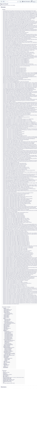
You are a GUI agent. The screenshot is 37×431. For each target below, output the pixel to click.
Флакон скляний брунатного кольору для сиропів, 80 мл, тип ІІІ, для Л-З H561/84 (17, 250)
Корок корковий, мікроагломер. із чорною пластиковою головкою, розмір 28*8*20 (17, 106)
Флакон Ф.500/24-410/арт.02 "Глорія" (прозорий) (28, 265)
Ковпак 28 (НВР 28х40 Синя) (8, 90)
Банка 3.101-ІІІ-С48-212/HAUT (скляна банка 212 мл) (12, 12)
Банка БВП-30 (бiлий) (27, 25)
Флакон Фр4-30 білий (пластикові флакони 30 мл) (20, 279)
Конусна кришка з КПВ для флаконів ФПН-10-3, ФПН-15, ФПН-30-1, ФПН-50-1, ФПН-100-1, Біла (19, 104)
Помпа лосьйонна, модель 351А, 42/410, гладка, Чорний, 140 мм (14, 204)
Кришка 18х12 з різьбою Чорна (31, 107)
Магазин (3, 7)
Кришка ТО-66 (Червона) (15, 147)
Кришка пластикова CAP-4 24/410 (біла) (22, 139)
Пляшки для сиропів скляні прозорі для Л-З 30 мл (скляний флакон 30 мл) (16, 193)
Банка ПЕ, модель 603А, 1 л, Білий (22, 35)
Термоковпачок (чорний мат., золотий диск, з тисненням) (13, 229)
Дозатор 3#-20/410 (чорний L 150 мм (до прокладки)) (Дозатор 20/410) (15, 77)
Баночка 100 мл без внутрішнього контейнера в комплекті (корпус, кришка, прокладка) (18, 52)
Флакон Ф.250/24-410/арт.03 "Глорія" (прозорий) (11, 261)
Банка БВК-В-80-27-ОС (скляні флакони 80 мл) (28, 23)
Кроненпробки (6, 356)
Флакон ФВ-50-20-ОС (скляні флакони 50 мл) (11, 271)
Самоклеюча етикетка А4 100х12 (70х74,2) (10, 225)
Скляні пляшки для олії (8, 309)
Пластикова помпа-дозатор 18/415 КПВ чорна (11, 162)
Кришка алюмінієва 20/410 (30, 110)
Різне (5, 366)
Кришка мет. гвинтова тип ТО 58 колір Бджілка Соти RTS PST (13, 131)
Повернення (5, 373)
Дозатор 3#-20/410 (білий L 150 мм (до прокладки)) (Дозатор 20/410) (24, 76)
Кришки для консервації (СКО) (9, 355)
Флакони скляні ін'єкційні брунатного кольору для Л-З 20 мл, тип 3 (15, 285)
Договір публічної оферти (7, 374)
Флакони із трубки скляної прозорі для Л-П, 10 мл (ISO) (12, 281)
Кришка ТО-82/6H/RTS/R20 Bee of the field (29, 148)
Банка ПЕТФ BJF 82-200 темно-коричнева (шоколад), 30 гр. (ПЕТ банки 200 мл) (17, 38)
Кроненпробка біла (6, 151)
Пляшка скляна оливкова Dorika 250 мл (21, 189)
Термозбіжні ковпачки (8, 351)
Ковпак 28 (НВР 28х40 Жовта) (19, 89)
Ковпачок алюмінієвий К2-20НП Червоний (24, 98)
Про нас (4, 371)
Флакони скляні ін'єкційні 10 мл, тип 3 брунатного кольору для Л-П (15, 284)
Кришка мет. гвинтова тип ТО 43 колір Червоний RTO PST (13, 129)
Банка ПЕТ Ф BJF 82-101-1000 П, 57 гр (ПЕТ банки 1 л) (12, 37)
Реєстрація (28, 1)
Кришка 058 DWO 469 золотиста (8, 107)
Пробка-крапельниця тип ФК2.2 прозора (10, 211)
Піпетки (5, 363)
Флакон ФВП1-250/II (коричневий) (9, 276)
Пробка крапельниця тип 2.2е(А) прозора (10, 209)
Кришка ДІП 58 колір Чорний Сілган (9, 112)
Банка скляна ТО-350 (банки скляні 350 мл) (10, 46)
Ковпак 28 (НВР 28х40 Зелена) (30, 89)
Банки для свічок (7, 324)
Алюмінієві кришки (7, 352)
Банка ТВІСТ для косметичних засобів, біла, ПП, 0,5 (12, 47)
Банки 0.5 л (6, 329)
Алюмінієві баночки (7, 328)
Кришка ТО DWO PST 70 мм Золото (23, 144)
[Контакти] (20, 1)
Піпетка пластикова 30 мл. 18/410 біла (9, 157)
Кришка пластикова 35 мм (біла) (8, 139)
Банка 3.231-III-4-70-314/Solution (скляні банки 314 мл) (12, 15)
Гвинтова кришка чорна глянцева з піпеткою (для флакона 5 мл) (14, 71)
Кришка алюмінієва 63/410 (17, 111)
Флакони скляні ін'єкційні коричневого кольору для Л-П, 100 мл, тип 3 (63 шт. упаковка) (18, 287)
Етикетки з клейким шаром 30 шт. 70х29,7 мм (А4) (11, 86)
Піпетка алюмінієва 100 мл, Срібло (9, 156)
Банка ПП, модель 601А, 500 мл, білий (9, 40)
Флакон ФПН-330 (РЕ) (17, 278)
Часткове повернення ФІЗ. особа (9, 383)
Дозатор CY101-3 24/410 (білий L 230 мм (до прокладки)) (13, 78)
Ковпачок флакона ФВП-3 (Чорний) (9, 101)
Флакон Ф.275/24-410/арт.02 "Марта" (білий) (11, 262)
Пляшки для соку (7, 312)
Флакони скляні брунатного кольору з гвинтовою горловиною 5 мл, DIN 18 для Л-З (17, 290)
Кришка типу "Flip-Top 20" (7, 143)
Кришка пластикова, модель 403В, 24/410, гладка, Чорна (13, 140)
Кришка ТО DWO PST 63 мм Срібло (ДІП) (10, 144)
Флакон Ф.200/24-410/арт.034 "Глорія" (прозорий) (12, 260)
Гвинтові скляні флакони (9, 331)
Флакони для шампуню (9, 341)
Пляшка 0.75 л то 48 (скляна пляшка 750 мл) (10, 170)
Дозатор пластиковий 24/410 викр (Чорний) (10, 80)
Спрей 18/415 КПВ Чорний (7, 227)
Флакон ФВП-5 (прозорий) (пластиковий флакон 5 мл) (12, 275)
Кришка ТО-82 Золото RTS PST (8, 148)
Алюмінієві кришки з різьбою (10, 353)
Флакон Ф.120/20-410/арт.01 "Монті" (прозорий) (11, 259)
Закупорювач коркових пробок (8, 88)
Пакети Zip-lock (6, 364)
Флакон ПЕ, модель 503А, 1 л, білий (21, 231)
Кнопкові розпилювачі (8, 358)
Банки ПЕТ (5, 327)
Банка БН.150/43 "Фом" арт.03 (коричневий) (11, 28)
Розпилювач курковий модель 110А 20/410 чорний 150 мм (13, 223)
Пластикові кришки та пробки (9, 347)
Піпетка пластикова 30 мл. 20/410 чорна (24, 157)
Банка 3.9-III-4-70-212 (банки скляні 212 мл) (10, 18)
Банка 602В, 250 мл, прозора (8, 19)
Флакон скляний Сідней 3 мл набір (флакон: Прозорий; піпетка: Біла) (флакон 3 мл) (17, 256)
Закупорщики (5, 366)
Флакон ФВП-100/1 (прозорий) (8, 272)
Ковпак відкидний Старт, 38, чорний (9, 92)
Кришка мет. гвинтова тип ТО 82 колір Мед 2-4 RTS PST (12, 136)
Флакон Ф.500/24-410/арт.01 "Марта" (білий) (11, 265)
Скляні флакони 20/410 (9, 334)
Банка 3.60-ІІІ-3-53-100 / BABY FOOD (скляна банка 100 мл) (13, 17)
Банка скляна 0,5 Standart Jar (21, 40)
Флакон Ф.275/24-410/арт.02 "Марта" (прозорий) (11, 263)
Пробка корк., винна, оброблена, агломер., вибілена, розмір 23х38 (14, 207)
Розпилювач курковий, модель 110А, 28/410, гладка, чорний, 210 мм (15, 224)
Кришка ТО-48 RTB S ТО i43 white (9, 145)
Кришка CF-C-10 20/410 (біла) (8, 109)
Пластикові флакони (7, 339)
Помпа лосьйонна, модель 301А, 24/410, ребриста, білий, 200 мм (14, 197)
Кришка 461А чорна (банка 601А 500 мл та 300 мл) (12, 108)
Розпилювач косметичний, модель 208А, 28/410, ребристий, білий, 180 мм (16, 218)
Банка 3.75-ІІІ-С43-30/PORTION (29, 17)
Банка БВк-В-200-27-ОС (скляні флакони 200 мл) (11, 22)
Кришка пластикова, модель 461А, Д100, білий (11, 142)
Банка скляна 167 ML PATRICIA (27, 41)
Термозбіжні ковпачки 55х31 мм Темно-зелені (11, 228)
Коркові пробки (6, 356)
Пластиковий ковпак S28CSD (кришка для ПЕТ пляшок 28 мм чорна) (15, 164)
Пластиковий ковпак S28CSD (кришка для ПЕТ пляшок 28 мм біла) (14, 163)
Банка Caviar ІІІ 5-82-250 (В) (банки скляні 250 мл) (22, 19)
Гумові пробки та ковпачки (8, 351)
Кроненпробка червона (22, 151)
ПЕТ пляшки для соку (8, 313)
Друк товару (5, 376)
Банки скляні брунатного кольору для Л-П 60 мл (11, 50)
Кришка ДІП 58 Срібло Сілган (21, 112)
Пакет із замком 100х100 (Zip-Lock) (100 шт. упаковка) (12, 158)
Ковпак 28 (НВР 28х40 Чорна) (18, 90)
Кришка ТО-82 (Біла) (24, 147)
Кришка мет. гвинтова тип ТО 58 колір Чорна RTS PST (12, 132)
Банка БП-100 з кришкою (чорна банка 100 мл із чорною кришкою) (14, 33)
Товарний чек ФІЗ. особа (7, 381)
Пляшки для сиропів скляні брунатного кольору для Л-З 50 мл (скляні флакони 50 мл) (18, 192)
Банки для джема (8, 319)
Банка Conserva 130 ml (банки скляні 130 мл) (11, 20)
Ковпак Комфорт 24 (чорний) (8, 93)
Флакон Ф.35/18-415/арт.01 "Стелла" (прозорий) (11, 264)
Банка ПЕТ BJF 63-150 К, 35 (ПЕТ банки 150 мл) (11, 36)
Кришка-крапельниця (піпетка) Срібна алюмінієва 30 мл (13, 149)
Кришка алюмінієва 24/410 (7, 111)
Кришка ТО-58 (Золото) (7, 146)
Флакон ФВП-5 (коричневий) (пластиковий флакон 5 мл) (23, 274)
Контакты (3, 387)
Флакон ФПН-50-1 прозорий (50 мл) (28, 278)
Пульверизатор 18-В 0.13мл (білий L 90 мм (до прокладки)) (13, 214)
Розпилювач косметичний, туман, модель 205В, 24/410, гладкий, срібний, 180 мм (17, 222)
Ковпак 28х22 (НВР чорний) (18, 91)
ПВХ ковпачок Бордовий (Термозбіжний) (23, 159)
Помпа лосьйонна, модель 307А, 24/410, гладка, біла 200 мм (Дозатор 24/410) (16, 202)
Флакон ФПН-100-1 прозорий (8, 278)
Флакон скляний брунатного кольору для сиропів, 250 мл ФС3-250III (15, 248)
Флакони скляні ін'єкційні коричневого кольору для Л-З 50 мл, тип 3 (15, 286)
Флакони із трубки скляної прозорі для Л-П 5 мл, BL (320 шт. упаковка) (15, 280)
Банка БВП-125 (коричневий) (18, 25)
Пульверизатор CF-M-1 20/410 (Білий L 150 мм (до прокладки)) (14, 216)
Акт (3, 382)
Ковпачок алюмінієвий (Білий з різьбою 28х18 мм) (26, 94)
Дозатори (5, 361)
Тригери (6, 360)
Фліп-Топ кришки (7, 361)
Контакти (4, 373)
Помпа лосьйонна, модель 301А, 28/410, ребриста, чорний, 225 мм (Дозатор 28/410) (17, 198)
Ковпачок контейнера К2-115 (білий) (28, 100)
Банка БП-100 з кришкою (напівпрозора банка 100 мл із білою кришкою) (15, 32)
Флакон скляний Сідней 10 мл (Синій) (24, 255)
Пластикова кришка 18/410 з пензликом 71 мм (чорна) (12, 161)
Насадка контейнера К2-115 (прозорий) (10, 154)
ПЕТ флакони (7, 342)
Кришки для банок (8, 349)
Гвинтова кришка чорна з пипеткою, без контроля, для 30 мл (13, 74)
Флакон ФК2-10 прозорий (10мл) (17, 277)
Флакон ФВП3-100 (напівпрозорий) (21, 276)
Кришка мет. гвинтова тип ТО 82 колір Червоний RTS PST (13, 137)
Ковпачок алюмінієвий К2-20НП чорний (10, 99)
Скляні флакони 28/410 (9, 335)
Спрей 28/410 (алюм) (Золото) (25, 227)
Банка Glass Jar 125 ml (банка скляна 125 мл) (26, 20)
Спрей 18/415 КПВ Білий (32, 226)
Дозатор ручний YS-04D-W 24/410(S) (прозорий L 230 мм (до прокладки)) (16, 81)
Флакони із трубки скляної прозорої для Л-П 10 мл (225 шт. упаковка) (15, 282)
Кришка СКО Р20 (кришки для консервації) (26, 142)
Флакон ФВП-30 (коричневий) (30, 273)
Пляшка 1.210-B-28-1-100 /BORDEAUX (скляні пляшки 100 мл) (13, 171)
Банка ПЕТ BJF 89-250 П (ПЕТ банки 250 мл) (27, 36)
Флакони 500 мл (7, 346)
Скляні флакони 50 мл (8, 338)
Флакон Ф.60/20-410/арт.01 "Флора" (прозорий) (11, 266)
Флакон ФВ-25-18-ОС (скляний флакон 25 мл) (11, 269)
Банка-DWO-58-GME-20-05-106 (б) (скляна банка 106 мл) (13, 48)
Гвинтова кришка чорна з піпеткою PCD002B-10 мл (12, 72)
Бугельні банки (6, 325)
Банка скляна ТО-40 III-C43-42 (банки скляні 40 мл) (28, 46)
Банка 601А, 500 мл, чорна (30, 18)
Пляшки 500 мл (6, 317)
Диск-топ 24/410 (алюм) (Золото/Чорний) (26, 75)
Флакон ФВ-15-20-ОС (7, 268)
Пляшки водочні (6, 311)
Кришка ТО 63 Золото (16, 143)
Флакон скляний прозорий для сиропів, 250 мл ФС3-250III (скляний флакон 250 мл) (17, 254)
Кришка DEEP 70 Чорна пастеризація (9, 110)
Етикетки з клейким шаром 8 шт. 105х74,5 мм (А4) (12, 87)
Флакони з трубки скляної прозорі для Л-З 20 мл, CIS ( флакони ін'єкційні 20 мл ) (17, 283)
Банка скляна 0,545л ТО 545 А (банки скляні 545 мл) (12, 41)
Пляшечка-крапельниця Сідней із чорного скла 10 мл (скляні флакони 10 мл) (16, 168)
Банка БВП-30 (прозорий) (7, 26)
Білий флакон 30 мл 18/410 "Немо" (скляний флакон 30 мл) (13, 11)
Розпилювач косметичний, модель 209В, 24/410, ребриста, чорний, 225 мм (16, 221)
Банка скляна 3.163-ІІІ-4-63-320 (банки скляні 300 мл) (12, 42)
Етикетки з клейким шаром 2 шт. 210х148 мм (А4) (11, 85)
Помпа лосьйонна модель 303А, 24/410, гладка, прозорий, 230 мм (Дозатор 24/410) (17, 196)
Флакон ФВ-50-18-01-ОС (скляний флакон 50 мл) (28, 270)
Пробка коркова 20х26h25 (31, 207)
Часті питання (5, 375)
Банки (4, 318)
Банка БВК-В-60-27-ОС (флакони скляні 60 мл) (11, 23)
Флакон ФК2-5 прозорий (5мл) (29, 277)
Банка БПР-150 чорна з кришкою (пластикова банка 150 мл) (13, 34)
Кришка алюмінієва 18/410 (21, 110)
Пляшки (4, 308)
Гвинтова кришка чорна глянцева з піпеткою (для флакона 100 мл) (14, 70)
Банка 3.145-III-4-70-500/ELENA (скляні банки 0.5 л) (12, 14)
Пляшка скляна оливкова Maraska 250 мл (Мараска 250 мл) (13, 190)
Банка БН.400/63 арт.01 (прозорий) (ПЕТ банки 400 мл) (12, 30)
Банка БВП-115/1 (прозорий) (8, 25)
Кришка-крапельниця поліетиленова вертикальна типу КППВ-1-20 (14, 150)
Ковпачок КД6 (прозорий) (17, 100)
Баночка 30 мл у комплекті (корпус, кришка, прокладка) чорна (14, 53)
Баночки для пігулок (7, 323)
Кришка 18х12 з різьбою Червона (20, 107)
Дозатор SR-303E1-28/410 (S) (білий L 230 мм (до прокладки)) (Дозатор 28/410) (17, 79)
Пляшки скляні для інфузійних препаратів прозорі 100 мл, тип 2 (14, 194)
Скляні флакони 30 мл (8, 337)
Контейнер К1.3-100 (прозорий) (8, 103)
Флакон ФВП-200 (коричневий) (30, 272)
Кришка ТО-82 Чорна (17, 148)
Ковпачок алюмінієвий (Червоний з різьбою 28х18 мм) (12, 96)
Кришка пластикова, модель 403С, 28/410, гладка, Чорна (13, 141)
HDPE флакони (7, 341)
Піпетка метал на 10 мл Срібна (20, 156)
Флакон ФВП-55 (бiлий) (26, 275)
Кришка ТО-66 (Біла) (30, 146)
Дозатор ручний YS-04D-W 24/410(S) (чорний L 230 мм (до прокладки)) (15, 82)
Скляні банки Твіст (7, 318)
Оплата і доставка (6, 372)
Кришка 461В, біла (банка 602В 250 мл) (28, 108)
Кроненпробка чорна (30, 151)
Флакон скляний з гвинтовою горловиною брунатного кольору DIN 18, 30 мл (16, 251)
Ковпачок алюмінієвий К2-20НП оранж (23, 97)
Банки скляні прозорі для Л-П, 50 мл (22, 51)
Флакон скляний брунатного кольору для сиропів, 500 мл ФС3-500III (15, 249)
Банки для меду (7, 320)
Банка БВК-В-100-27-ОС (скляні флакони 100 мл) (11, 21)
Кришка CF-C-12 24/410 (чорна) (19, 109)
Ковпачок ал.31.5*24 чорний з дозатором (10, 94)
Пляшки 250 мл (6, 316)
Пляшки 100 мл (6, 315)
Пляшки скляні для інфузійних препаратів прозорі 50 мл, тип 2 (14, 195)
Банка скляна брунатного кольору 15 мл (29, 45)
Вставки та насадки (8, 350)
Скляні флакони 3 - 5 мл (9, 336)
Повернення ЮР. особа (7, 378)
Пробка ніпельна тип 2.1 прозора (23, 209)
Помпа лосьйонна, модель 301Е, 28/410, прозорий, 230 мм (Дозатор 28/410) (16, 199)
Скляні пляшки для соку (9, 313)
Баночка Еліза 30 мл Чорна (30, 53)
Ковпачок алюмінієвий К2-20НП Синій (9, 98)
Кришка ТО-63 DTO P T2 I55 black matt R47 (19, 146)
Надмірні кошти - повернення (8, 380)
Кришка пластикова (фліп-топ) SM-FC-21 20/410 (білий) (12, 138)
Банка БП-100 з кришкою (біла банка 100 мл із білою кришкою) (14, 31)
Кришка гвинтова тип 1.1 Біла (28, 111)
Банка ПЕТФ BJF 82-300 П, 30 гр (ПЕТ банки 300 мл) (12, 39)
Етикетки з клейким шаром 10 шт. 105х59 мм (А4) (11, 84)
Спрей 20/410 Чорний (16, 227)
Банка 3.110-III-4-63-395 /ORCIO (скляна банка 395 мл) (12, 13)
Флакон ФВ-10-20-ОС (24, 266)
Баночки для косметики (8, 321)
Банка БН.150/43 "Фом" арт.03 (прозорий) (26, 28)
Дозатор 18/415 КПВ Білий (7, 76)
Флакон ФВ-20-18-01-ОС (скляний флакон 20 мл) (19, 268)
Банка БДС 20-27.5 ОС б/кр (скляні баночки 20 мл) (12, 27)
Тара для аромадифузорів (8, 344)
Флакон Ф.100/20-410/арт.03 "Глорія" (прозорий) (11, 257)
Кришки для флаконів (8, 348)
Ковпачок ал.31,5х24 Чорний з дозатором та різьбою (22, 93)
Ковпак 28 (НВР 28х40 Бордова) (8, 89)
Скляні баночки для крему (9, 322)
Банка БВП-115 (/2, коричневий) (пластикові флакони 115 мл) (13, 24)
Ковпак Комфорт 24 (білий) (20, 92)
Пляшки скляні (6, 308)
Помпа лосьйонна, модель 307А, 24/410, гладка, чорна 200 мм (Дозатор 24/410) (17, 203)
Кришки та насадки (6, 346)
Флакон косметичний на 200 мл (8, 231)
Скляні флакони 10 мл (8, 336)
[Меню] (2, 1)
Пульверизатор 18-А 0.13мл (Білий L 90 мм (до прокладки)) (13, 213)
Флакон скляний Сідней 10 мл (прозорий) (10, 255)
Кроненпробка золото (14, 151)
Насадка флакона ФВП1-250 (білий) (23, 154)
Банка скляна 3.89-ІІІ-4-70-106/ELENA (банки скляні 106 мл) (13, 44)
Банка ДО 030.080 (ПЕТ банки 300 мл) (9, 35)
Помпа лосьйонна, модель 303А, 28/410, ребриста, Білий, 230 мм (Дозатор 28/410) (17, 200)
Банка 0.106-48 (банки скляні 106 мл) (30, 11)
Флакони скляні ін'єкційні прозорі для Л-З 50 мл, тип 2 (12, 288)
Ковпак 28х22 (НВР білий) (28, 90)
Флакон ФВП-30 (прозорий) (8, 274)
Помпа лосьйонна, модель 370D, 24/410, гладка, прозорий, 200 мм (14, 205)
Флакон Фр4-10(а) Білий (7, 279)
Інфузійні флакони (8, 333)
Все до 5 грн (5, 367)
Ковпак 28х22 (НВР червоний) (8, 91)
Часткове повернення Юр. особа (8, 379)
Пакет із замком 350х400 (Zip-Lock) (9, 159)
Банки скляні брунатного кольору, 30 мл (27, 50)
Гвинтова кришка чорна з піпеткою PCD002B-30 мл (12, 73)
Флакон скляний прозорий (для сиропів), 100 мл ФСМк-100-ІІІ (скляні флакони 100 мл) (18, 253)
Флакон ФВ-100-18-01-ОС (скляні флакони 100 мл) (12, 267)
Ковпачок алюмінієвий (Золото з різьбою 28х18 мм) (12, 95)
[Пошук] (17, 1)
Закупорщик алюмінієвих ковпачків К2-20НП (29, 87)
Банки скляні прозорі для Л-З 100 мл (9, 51)
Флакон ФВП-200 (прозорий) (8, 273)
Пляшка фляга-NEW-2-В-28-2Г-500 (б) (9, 191)
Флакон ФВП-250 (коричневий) (19, 273)
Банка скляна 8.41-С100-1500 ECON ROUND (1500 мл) (12, 45)
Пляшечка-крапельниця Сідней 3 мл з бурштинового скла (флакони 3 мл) (16, 167)
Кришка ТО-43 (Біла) (32, 144)
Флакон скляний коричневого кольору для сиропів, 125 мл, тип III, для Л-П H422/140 (18, 252)
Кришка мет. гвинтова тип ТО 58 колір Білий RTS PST (12, 130)
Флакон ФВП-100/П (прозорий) (19, 272)
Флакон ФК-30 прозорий (7, 277)
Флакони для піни (8, 343)
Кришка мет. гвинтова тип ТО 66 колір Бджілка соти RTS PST (13, 133)
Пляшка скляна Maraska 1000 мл (8, 189)
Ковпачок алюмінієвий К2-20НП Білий (9, 97)
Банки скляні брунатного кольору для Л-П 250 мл (11, 49)
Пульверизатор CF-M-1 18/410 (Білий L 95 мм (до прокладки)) (13, 215)
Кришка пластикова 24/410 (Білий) (29, 138)
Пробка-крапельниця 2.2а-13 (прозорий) (10, 210)
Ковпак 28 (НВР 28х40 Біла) (29, 88)
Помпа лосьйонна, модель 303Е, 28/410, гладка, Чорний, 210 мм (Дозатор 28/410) (17, 201)
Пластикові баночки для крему (10, 323)
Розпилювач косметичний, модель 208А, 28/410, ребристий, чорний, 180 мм (16, 219)
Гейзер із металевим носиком (30, 74)
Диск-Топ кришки (7, 362)
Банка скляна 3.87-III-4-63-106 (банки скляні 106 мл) (12, 43)
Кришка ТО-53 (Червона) (27, 145)
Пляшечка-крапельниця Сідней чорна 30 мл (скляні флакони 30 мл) (15, 169)
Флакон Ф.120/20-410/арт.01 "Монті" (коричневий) (28, 258)
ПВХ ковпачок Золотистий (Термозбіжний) (10, 160)
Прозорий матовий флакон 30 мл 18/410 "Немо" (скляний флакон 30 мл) (15, 212)
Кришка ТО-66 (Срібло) (7, 147)
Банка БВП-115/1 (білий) (29, 24)
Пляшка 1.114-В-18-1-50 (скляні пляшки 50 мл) (27, 170)
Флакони (5, 330)
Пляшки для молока (7, 310)
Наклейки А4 (6, 365)
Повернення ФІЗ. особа (7, 378)
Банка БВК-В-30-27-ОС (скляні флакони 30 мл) (29, 22)
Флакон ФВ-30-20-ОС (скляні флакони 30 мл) (11, 270)
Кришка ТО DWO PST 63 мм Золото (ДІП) (27, 143)
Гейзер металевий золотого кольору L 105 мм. (11, 75)
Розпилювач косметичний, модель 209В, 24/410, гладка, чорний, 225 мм (15, 220)
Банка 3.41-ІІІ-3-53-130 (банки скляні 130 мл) (11, 16)
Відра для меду (6, 326)
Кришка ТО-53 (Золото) (19, 145)
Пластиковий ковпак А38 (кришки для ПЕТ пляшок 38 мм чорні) (14, 166)
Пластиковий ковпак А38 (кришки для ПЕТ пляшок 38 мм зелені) (14, 165)
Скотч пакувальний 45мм (23, 226)
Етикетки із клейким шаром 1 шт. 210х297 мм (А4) (11, 83)
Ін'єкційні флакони (8, 332)
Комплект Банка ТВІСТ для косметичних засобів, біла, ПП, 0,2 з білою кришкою (17, 102)
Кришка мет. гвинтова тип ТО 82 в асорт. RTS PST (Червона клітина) (15, 135)
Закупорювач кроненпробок (19, 88)
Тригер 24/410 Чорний (7, 230)
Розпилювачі (6, 357)
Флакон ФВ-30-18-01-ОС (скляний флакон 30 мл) (28, 269)
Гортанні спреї (7, 359)
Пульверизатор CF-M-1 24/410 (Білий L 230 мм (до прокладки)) (14, 217)
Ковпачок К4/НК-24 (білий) (7, 100)
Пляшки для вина (7, 314)
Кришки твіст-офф (7, 354)
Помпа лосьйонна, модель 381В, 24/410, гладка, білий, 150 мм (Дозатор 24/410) (17, 206)
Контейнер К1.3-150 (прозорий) (19, 103)
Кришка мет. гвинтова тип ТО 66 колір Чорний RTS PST (12, 134)
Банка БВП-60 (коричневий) (17, 26)
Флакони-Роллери (7, 345)
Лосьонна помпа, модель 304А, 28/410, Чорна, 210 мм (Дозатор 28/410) (15, 152)
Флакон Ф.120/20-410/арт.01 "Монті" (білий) (10, 258)
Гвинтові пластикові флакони (10, 340)
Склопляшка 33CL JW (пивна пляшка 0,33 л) (10, 226)
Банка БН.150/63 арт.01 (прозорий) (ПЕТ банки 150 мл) (12, 29)
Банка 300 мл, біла (21, 18)
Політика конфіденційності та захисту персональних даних (13, 377)
